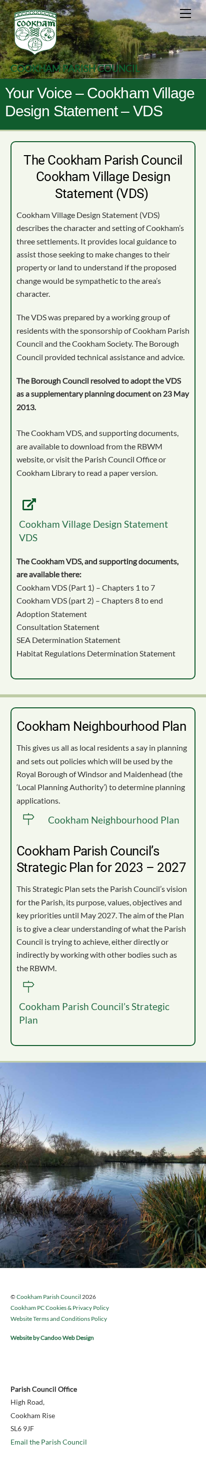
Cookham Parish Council (48, 1296)
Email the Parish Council (48, 1442)
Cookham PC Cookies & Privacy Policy (59, 1307)
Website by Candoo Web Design (52, 1337)
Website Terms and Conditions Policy (58, 1318)
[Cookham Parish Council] (35, 52)
